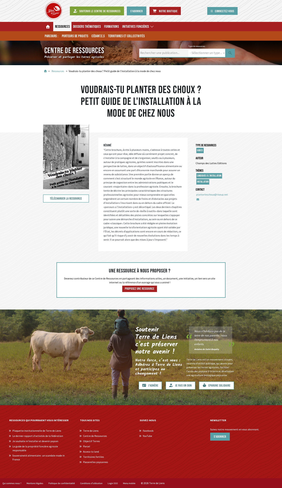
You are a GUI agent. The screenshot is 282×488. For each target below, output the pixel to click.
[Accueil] (48, 26)
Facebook (148, 430)
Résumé (107, 145)
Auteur (199, 158)
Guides (200, 150)
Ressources (58, 71)
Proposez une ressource (139, 289)
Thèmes (199, 171)
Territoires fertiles (93, 456)
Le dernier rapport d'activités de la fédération (37, 436)
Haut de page (276, 478)
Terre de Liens (91, 430)
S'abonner (220, 437)
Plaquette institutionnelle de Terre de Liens (36, 430)
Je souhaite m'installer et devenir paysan (35, 441)
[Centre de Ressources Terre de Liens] (53, 10)
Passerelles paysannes (95, 462)
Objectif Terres (91, 441)
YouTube (147, 436)
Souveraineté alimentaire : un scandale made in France (38, 457)
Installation (203, 181)
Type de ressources (206, 145)
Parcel (86, 446)
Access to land (91, 451)
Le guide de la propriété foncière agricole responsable (35, 448)
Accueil (45, 71)
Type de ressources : (197, 46)
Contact (200, 190)
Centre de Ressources (95, 436)
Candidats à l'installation (209, 175)
